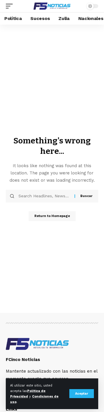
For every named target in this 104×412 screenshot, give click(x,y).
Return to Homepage (52, 216)
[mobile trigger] (11, 6)
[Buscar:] (44, 196)
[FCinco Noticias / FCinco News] (52, 6)
